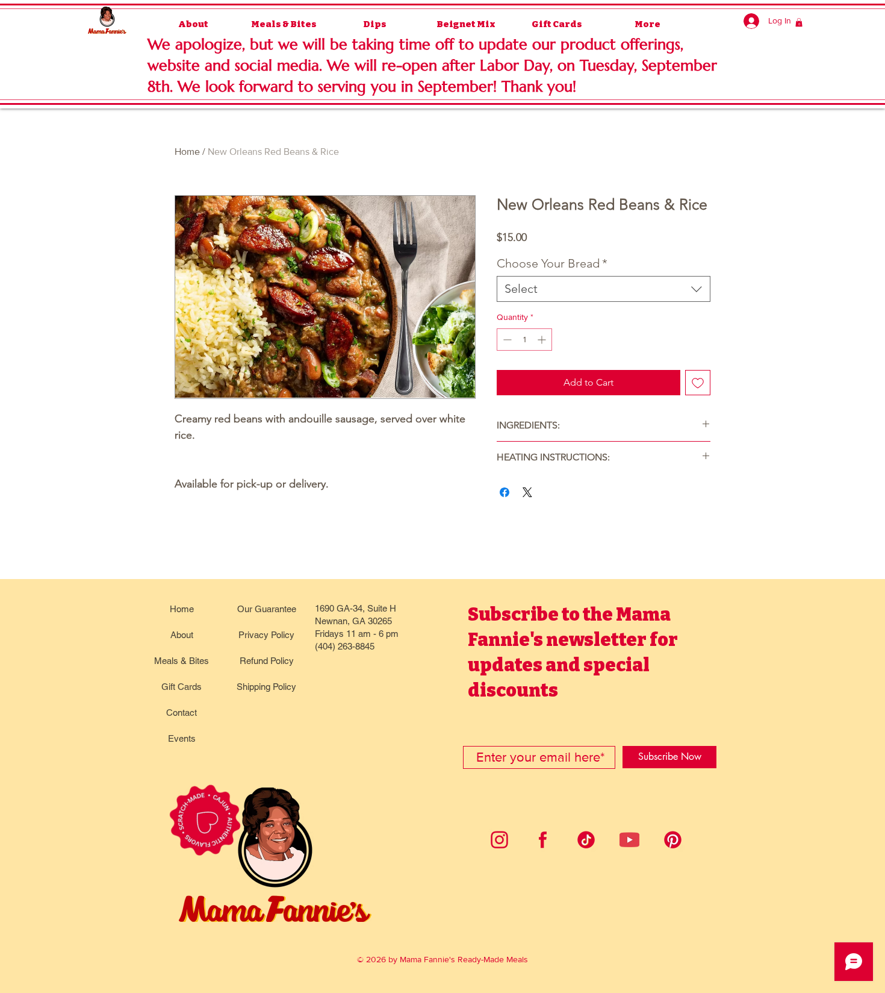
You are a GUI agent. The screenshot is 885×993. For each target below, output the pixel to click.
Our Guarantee (266, 609)
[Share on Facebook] (504, 492)
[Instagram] (499, 839)
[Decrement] (506, 339)
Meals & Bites (181, 661)
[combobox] (603, 289)
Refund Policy (267, 661)
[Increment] (542, 339)
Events (182, 738)
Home (187, 151)
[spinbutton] (524, 339)
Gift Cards (181, 686)
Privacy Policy (266, 635)
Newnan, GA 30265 (353, 621)
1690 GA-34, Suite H (355, 608)
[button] (799, 22)
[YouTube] (629, 839)
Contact (181, 712)
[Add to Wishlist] (697, 382)
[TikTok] (586, 839)
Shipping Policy (266, 686)
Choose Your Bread (552, 263)
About (181, 635)
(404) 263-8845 (344, 646)
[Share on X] (527, 492)
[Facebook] (542, 839)
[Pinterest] (672, 839)
